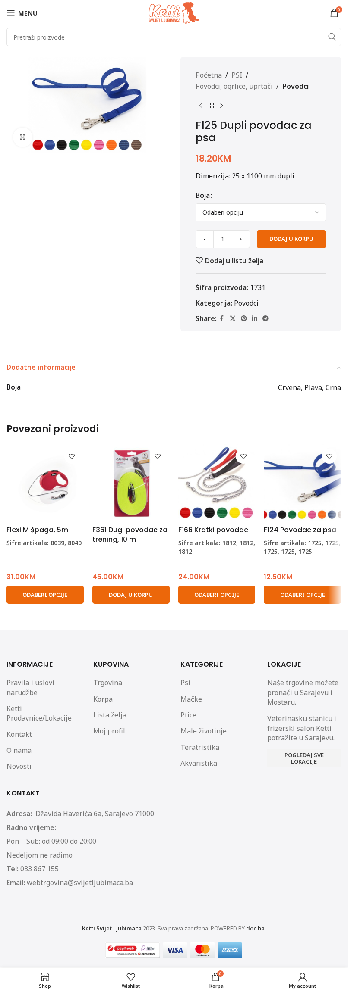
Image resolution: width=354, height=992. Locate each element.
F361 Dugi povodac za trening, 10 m (130, 534)
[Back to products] (211, 105)
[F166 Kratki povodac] (217, 482)
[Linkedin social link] (255, 318)
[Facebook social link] (222, 318)
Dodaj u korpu (291, 239)
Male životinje (203, 731)
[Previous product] (201, 105)
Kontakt (19, 734)
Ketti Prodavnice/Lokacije (39, 713)
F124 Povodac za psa (300, 530)
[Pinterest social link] (244, 318)
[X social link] (232, 318)
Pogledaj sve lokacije (304, 758)
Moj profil (109, 731)
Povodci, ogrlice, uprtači (234, 86)
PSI (236, 75)
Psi (185, 682)
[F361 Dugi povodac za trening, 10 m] (131, 482)
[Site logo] (174, 12)
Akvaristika (198, 763)
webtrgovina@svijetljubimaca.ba (80, 882)
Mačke (191, 699)
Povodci (295, 86)
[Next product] (221, 105)
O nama (19, 750)
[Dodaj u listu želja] (71, 456)
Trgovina (107, 682)
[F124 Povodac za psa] (302, 482)
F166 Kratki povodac (213, 530)
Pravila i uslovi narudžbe (30, 687)
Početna (209, 75)
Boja (203, 195)
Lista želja (109, 715)
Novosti (19, 766)
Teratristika (199, 747)
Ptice (188, 715)
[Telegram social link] (265, 318)
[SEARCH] (332, 37)
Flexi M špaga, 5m (37, 530)
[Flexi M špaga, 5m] (45, 482)
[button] (131, 595)
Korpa (103, 699)
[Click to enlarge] (22, 137)
